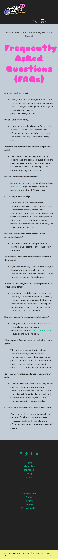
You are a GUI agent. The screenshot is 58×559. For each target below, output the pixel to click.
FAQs (29, 497)
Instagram (33, 330)
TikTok (42, 330)
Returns (29, 500)
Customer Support (30, 421)
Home (9, 32)
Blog (29, 473)
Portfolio (29, 469)
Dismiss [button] (53, 556)
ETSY (26, 220)
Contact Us (16, 186)
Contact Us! (29, 493)
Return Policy (17, 130)
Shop (29, 477)
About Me (29, 466)
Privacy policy (29, 507)
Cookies (29, 504)
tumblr (49, 330)
